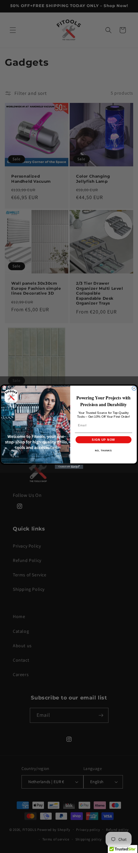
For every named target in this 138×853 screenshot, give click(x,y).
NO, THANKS (103, 450)
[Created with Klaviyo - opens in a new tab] (69, 466)
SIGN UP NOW (103, 439)
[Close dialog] (134, 388)
